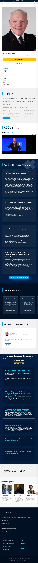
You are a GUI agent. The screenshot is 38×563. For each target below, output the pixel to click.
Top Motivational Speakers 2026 (8, 543)
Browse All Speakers (6, 549)
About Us (22, 540)
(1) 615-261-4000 (8, 525)
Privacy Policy (12, 560)
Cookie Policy (18, 560)
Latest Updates (23, 543)
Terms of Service (24, 560)
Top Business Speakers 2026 (8, 540)
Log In (22, 551)
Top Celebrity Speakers (7, 546)
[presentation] (37, 305)
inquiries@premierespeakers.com (10, 528)
